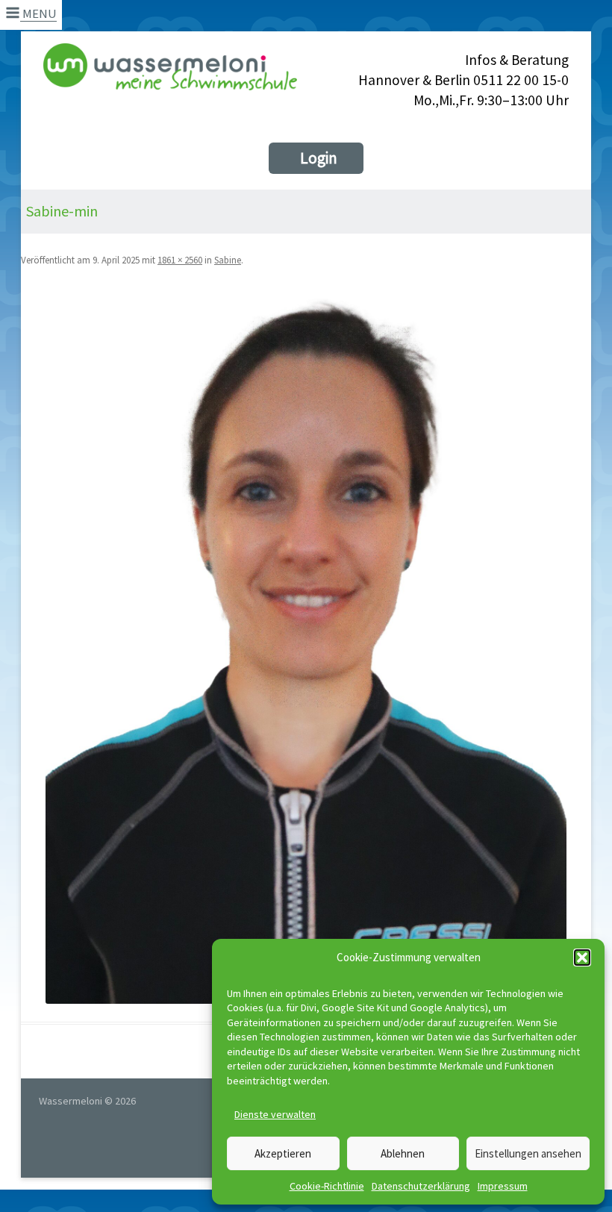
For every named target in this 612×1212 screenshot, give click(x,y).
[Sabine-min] (306, 646)
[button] (582, 957)
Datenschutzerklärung (421, 1186)
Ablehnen (403, 1153)
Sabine (227, 260)
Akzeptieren (283, 1153)
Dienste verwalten (275, 1114)
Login (318, 158)
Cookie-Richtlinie (327, 1186)
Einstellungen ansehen (528, 1153)
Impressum (503, 1186)
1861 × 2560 (179, 260)
